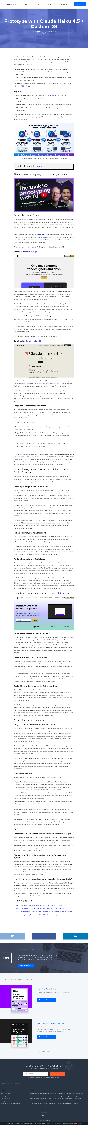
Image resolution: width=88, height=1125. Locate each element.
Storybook (58, 95)
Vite (24, 319)
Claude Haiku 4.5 (19, 57)
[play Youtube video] (44, 195)
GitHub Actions (38, 457)
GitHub (52, 95)
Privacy (36, 1120)
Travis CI (28, 457)
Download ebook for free (46, 1000)
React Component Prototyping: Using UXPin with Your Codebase (43, 1098)
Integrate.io (65, 761)
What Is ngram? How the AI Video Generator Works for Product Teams (43, 1096)
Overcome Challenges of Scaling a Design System (69, 1098)
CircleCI (22, 457)
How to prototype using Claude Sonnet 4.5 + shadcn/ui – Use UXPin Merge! (39, 905)
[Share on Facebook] (44, 936)
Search (63, 4)
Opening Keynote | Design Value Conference (68, 1103)
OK (75, 1123)
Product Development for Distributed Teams (11, 1106)
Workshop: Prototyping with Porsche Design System (70, 1093)
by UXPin (13, 4)
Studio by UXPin (5, 4)
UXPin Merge (32, 57)
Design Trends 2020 (5, 1093)
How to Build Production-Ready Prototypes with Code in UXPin (43, 1093)
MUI (62, 222)
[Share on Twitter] (12, 936)
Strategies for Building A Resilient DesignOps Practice (70, 1096)
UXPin (23, 86)
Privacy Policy (56, 1077)
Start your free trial (26, 965)
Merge (50, 4)
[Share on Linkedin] (75, 936)
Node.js (40, 234)
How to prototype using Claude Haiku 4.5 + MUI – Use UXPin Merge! (36, 915)
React (15, 59)
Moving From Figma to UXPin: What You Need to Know (42, 1101)
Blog (38, 4)
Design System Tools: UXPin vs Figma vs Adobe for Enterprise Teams (43, 1106)
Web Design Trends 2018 (6, 1098)
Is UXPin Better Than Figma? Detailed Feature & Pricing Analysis (43, 1103)
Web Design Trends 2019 (6, 1096)
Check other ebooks (44, 1052)
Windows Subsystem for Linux (48, 237)
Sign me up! (57, 1074)
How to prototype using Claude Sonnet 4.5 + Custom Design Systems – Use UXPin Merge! (43, 912)
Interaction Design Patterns (47, 989)
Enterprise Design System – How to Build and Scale (70, 1101)
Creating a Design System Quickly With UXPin (11, 1101)
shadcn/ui (62, 72)
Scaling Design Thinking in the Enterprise (10, 1103)
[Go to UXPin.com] (44, 1115)
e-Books (25, 4)
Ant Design (54, 72)
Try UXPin (80, 4)
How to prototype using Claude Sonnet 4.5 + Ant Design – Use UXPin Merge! (39, 908)
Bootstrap (17, 225)
